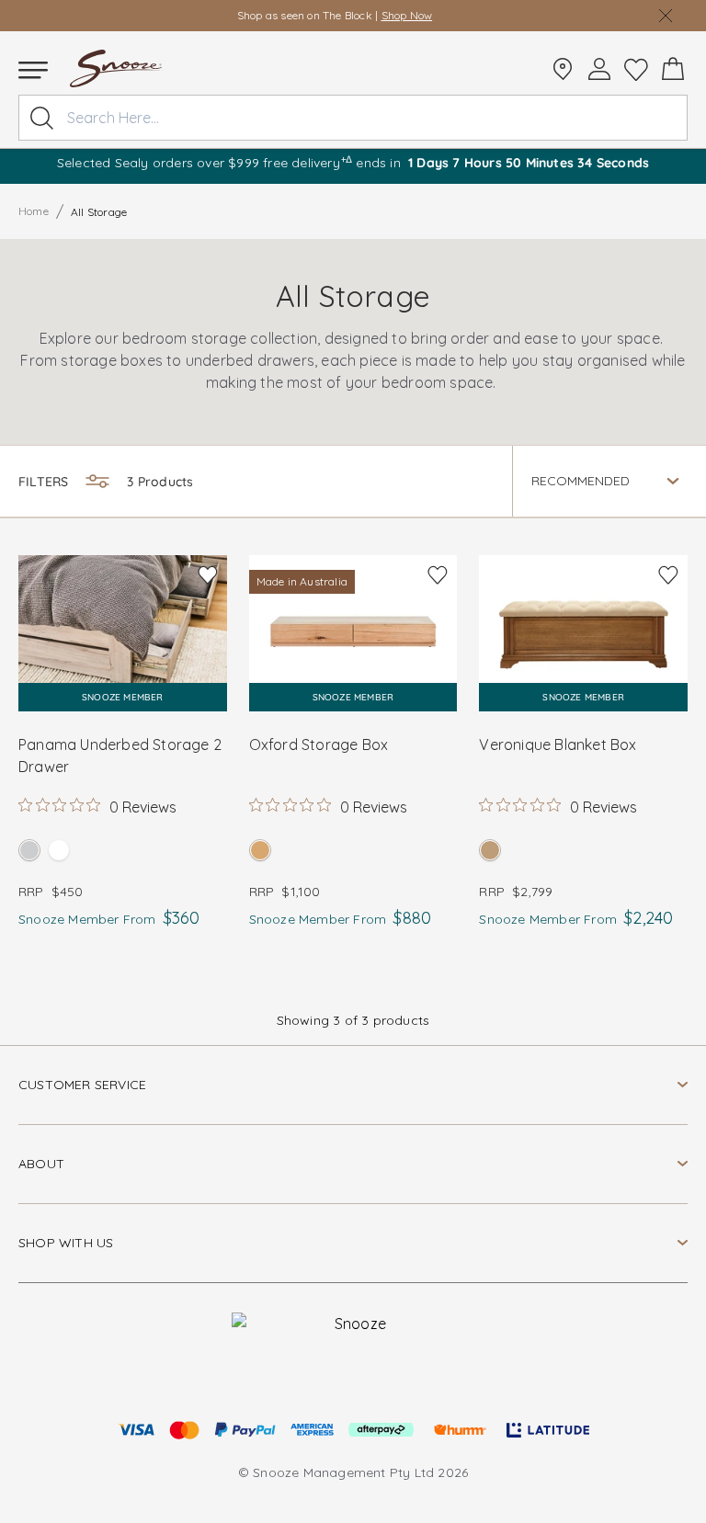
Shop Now (407, 15)
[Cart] (673, 69)
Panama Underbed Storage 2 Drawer (120, 755)
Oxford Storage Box (319, 744)
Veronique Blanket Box (557, 744)
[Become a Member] (599, 69)
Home (33, 211)
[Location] (562, 69)
